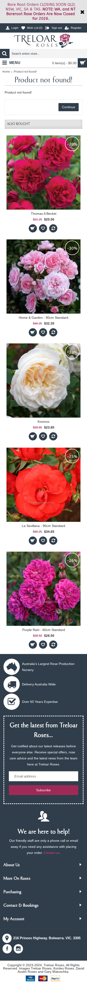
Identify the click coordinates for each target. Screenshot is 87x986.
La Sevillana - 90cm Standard (43, 526)
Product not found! (25, 71)
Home (6, 71)
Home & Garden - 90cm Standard (43, 317)
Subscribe (43, 790)
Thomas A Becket (43, 213)
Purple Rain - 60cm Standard (43, 630)
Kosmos (43, 421)
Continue (68, 107)
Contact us (51, 853)
